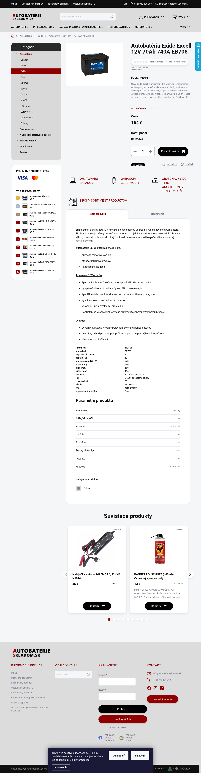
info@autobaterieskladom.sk (167, 673)
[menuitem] (20, 27)
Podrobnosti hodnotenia (175, 62)
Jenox (24, 88)
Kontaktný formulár (162, 699)
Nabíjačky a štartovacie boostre (36, 135)
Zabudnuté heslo (117, 728)
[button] (109, 619)
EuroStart (25, 112)
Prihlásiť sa (122, 709)
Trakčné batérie (28, 140)
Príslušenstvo (27, 129)
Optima (24, 83)
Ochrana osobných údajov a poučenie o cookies (29, 709)
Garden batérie (28, 117)
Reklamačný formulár (21, 692)
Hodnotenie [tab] (157, 213)
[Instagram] (155, 687)
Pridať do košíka (170, 151)
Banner (24, 60)
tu (88, 759)
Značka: (137, 69)
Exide (23, 71)
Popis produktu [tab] (97, 213)
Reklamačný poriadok (57, 4)
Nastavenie (60, 767)
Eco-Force (25, 106)
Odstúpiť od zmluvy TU (84, 4)
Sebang (24, 123)
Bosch (24, 94)
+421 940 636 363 (162, 679)
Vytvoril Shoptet (158, 768)
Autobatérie (26, 54)
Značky (23, 152)
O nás (14, 4)
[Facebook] (149, 687)
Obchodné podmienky (32, 4)
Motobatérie (26, 146)
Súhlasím (140, 755)
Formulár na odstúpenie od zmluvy (28, 697)
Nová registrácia (123, 719)
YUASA (24, 100)
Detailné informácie (141, 109)
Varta (23, 65)
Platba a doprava (19, 702)
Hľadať (111, 16)
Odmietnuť (119, 755)
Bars (23, 77)
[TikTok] (161, 687)
